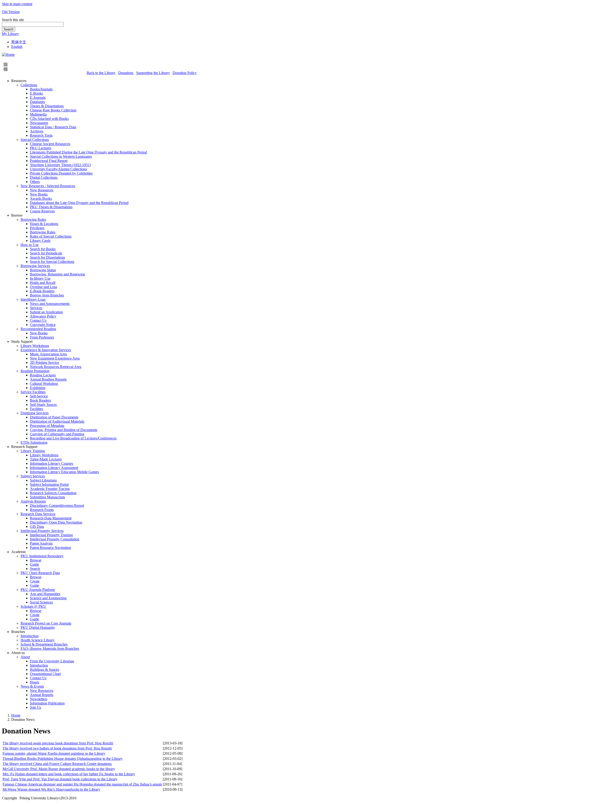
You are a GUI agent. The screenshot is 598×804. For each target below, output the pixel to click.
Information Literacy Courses (51, 463)
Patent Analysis (41, 543)
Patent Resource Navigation (50, 548)
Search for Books (43, 249)
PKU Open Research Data (40, 573)
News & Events (32, 686)
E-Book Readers (42, 291)
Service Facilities (33, 392)
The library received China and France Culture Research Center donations (57, 764)
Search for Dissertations (47, 257)
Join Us (35, 707)
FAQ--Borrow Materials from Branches (50, 648)
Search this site (13, 20)
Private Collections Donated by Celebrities (61, 173)
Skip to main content (17, 4)
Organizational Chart (45, 674)
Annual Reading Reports (48, 379)
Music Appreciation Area (48, 354)
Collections (29, 85)
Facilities (36, 409)
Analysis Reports (33, 501)
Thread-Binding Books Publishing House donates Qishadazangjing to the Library (63, 759)
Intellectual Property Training (51, 535)
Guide (34, 564)
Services (36, 308)
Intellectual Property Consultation (54, 539)
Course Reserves (42, 211)
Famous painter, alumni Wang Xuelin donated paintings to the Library (54, 753)
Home (15, 715)
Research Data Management (50, 518)
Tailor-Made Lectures (46, 459)
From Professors (42, 337)
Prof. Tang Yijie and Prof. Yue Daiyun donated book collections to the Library (60, 779)
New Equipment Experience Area (55, 358)
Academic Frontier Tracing (50, 489)
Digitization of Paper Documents (54, 417)
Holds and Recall (42, 283)
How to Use (30, 245)
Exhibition (37, 388)
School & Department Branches (44, 644)
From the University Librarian (52, 661)
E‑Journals (38, 98)
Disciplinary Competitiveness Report (57, 505)
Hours (34, 682)
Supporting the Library (153, 73)
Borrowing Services (35, 266)
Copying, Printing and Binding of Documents (63, 430)
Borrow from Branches (47, 295)
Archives (36, 131)
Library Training (33, 451)
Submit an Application (46, 312)
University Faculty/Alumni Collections (58, 169)
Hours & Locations (44, 224)
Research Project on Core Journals (46, 623)
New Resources (41, 190)
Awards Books (41, 198)
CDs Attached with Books (49, 119)
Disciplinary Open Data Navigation (56, 522)
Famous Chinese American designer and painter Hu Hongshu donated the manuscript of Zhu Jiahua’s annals (82, 784)
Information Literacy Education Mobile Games (64, 472)
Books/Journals (41, 89)
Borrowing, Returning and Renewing (57, 274)
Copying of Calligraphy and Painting (57, 434)
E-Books (36, 93)
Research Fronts (42, 510)
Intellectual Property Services (42, 531)
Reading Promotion (35, 371)
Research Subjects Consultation (53, 493)
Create (34, 581)
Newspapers (39, 123)
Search (8, 29)
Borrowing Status (43, 270)
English (16, 47)
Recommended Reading (38, 329)
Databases (37, 102)
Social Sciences (41, 602)
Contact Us (38, 320)
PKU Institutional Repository (42, 556)
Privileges (37, 228)
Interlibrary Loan (33, 299)
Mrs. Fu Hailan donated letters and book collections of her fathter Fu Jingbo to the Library (69, 774)
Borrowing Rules (33, 220)
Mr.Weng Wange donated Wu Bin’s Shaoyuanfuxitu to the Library (51, 789)
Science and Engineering (48, 598)
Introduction (30, 636)
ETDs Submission (34, 442)
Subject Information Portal (49, 484)
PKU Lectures (40, 148)
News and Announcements (50, 304)
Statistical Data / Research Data (53, 127)
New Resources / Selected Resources (48, 186)
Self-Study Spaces (43, 405)
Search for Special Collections (52, 262)
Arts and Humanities (45, 594)
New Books (39, 194)
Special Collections (35, 140)
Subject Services (33, 476)
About (25, 657)
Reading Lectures (43, 375)
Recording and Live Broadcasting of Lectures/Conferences (73, 438)
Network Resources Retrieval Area (55, 367)
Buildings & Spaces (44, 670)
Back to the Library (101, 73)
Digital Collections (43, 177)
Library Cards (40, 241)
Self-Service (39, 396)
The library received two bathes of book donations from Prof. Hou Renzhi (57, 748)
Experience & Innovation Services (46, 350)
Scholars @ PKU (33, 606)
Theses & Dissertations (47, 106)
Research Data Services (38, 514)
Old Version (11, 12)
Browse (35, 560)
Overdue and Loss (43, 287)
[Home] (8, 55)
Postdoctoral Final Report (49, 161)
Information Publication (47, 703)
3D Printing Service (44, 362)
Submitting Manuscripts (47, 497)
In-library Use (40, 278)
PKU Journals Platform (38, 590)
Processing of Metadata (47, 426)
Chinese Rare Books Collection (53, 110)
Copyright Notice (43, 325)
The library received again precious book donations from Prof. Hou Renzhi (58, 743)
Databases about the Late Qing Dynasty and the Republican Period (79, 203)
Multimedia (38, 114)
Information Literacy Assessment (54, 468)
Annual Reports (41, 695)
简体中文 (18, 42)
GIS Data (37, 527)
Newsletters (38, 699)
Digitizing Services (35, 413)
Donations (125, 73)
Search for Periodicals (46, 253)
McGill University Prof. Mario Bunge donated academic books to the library (59, 769)
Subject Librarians (43, 480)
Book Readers (40, 400)
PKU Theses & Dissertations (51, 207)
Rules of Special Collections (50, 236)
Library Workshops (35, 346)
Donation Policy (185, 73)
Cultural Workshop (44, 384)
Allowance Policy (43, 316)
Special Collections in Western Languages (61, 156)
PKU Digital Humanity (38, 627)
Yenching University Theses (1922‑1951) (60, 165)
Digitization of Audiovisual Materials (57, 421)
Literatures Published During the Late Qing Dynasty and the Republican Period (88, 152)
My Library (10, 34)
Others (35, 182)
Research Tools (41, 135)
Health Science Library (38, 640)
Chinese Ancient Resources (50, 144)
